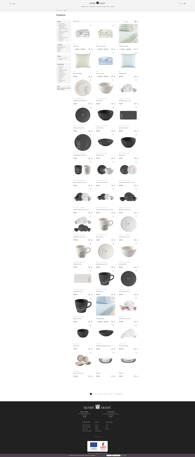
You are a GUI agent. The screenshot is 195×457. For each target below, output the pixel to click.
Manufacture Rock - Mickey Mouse (79, 98)
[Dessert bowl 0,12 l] (105, 142)
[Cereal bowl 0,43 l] (105, 115)
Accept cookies (123, 455)
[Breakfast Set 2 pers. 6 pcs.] (128, 305)
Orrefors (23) (61, 33)
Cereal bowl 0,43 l (100, 127)
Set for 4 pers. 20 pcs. (123, 345)
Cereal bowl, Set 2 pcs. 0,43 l (102, 182)
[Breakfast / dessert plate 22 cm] (82, 87)
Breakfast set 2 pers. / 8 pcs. (79, 236)
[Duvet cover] (82, 33)
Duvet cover (76, 46)
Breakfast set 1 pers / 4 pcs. (125, 209)
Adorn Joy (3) (61, 66)
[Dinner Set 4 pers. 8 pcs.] (82, 360)
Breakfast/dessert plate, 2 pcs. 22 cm (127, 182)
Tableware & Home (85, 6)
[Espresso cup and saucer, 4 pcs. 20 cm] (105, 196)
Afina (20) (60, 67)
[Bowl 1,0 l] (128, 360)
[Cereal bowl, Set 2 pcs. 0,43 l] (105, 169)
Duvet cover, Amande (100, 46)
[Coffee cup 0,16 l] (105, 278)
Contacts (112, 6)
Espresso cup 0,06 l (77, 264)
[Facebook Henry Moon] (83, 416)
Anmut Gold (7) (61, 77)
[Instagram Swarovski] (111, 416)
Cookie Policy (93, 455)
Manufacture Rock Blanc (123, 343)
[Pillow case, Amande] (82, 60)
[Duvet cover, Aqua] (105, 60)
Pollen (74, 44)
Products (61, 10)
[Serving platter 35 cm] (128, 115)
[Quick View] (91, 49)
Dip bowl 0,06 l (99, 100)
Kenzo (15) (60, 36)
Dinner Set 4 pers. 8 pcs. (78, 373)
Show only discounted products (62, 59)
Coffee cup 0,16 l (99, 236)
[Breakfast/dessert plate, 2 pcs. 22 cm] (128, 169)
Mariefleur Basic (121, 316)
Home (57, 10)
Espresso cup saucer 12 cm (79, 127)
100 (117, 393)
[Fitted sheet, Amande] (128, 33)
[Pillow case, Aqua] (128, 60)
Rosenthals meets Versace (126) (63, 29)
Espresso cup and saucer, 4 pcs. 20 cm (104, 209)
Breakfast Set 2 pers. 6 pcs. (125, 318)
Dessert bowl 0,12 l (100, 155)
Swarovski (98, 6)
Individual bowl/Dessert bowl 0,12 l (103, 345)
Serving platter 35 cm (123, 127)
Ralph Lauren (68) (62, 32)
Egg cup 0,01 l (76, 345)
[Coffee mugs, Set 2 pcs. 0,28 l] (82, 169)
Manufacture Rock (76, 343)
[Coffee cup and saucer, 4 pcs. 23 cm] (82, 196)
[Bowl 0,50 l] (105, 360)
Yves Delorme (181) (62, 27)
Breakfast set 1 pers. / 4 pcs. (125, 100)
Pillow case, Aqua (122, 73)
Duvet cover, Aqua (100, 73)
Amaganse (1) (61, 71)
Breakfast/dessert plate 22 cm (79, 155)
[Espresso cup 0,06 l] (82, 251)
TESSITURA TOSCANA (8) (63, 37)
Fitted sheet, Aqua (100, 318)
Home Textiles (92, 6)
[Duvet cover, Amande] (105, 33)
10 (111, 393)
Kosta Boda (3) (61, 38)
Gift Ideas (104, 6)
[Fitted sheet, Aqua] (105, 305)
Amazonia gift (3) (62, 75)
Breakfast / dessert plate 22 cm (80, 100)
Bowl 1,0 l (121, 373)
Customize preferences (116, 455)
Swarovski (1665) (61, 23)
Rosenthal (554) (61, 26)
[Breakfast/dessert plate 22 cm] (82, 142)
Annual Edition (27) (62, 80)
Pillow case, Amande (77, 73)
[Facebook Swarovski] (109, 416)
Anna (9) (60, 79)
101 (120, 393)
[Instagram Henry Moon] (85, 416)
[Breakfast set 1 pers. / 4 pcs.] (128, 87)
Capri (97, 44)
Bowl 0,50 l (98, 373)
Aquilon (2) (60, 81)
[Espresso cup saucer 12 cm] (82, 115)
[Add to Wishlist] (90, 25)
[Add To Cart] (89, 49)
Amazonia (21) (61, 72)
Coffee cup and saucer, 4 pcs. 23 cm (81, 209)
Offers (108, 6)
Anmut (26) (61, 76)
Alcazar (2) (60, 68)
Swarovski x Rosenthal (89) (63, 31)
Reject (109, 455)
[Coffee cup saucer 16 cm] (128, 278)
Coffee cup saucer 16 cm (124, 236)
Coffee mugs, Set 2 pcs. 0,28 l (79, 182)
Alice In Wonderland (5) (63, 70)
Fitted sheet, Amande (123, 46)
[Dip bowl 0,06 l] (105, 87)
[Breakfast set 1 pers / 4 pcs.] (128, 196)
